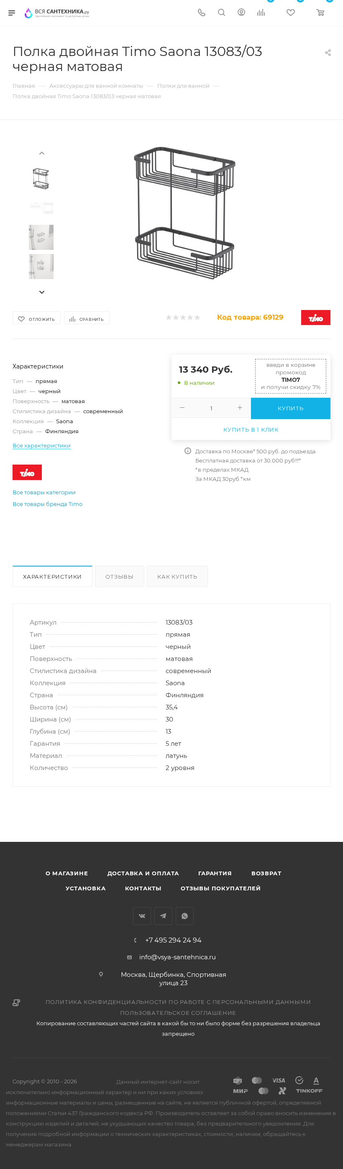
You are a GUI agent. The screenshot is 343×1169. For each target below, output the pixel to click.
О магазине (67, 873)
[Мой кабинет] (241, 13)
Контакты (143, 888)
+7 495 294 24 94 (173, 940)
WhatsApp (185, 916)
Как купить (177, 576)
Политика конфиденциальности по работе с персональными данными (178, 1002)
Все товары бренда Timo (47, 504)
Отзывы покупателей (221, 888)
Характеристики (52, 576)
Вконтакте (142, 916)
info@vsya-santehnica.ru (177, 957)
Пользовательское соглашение (178, 1012)
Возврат (266, 873)
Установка (85, 888)
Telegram (163, 916)
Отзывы (119, 576)
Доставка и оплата (143, 873)
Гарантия (215, 873)
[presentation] (41, 152)
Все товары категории (44, 492)
